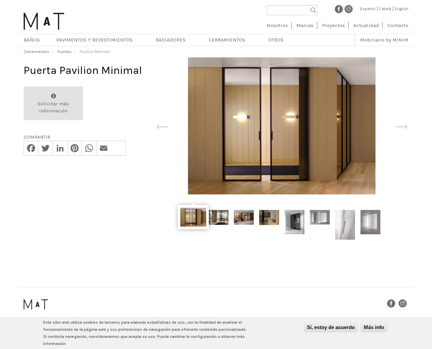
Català (385, 8)
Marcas (305, 25)
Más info (374, 327)
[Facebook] (339, 9)
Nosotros (277, 25)
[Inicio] (44, 19)
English (401, 8)
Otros (276, 40)
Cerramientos (227, 40)
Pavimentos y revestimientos (94, 40)
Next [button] (401, 125)
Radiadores (171, 40)
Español (367, 8)
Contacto (397, 25)
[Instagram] (349, 9)
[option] (281, 125)
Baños (32, 40)
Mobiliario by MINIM (384, 40)
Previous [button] (162, 125)
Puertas (64, 51)
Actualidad (366, 25)
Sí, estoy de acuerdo (331, 327)
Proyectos (333, 25)
